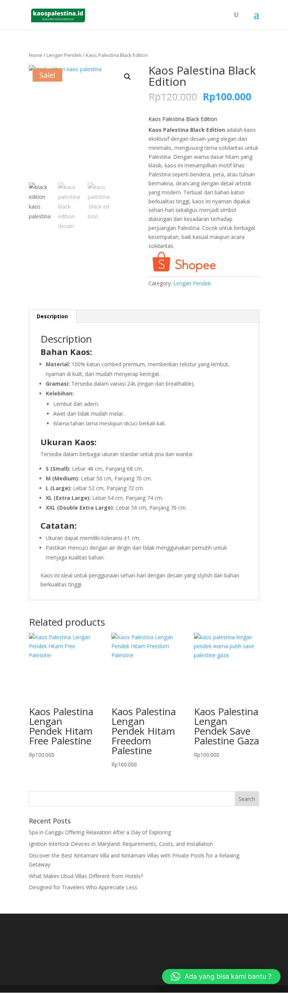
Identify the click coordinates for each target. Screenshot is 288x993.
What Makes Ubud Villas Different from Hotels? (86, 876)
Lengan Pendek (64, 55)
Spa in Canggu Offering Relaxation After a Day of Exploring (100, 832)
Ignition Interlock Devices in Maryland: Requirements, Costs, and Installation (121, 843)
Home (35, 55)
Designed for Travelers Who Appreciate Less (83, 887)
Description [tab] (52, 316)
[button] (127, 76)
